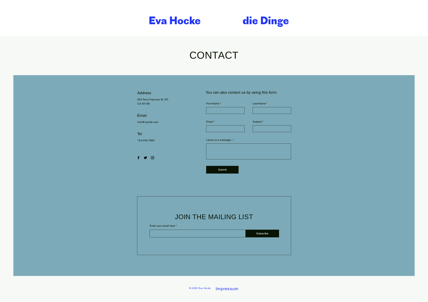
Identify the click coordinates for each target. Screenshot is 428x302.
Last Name (259, 103)
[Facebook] (138, 158)
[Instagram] (152, 158)
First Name (212, 103)
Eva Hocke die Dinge (219, 20)
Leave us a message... (219, 140)
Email (209, 121)
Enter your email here (162, 225)
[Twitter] (145, 158)
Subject (257, 121)
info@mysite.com (147, 122)
